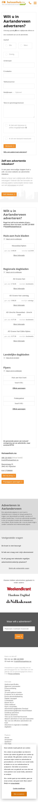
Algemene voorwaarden (12, 686)
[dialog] (19, 771)
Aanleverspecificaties (12, 684)
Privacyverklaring (14, 674)
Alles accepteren (19, 794)
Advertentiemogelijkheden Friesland (16, 708)
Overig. (12, 54)
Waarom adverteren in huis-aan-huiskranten (19, 719)
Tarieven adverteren (11, 714)
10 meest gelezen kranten (13, 692)
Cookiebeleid (9, 700)
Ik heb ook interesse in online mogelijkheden (17, 126)
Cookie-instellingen (19, 788)
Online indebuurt (10, 704)
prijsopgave (12, 185)
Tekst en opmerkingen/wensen (14, 103)
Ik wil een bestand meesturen (20, 139)
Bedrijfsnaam (13, 92)
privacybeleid (15, 783)
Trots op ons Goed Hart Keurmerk (16, 717)
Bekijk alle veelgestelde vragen (19, 568)
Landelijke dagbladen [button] (16, 354)
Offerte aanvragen (19, 388)
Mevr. (26, 45)
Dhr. (10, 45)
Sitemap (7, 690)
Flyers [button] (7, 367)
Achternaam (8, 61)
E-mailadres (8, 71)
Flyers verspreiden (11, 706)
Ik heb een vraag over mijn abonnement (17, 552)
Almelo (7, 737)
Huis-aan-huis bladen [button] (16, 235)
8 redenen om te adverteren (14, 694)
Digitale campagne (11, 698)
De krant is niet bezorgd (11, 546)
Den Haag (8, 744)
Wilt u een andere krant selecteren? (15, 152)
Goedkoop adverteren (12, 712)
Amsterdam (8, 739)
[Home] (14, 3)
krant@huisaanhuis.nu (10, 460)
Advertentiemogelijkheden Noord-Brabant (18, 710)
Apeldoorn (8, 742)
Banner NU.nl (9, 702)
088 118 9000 (7, 458)
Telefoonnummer (9, 82)
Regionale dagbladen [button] (16, 269)
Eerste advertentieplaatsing (13, 696)
